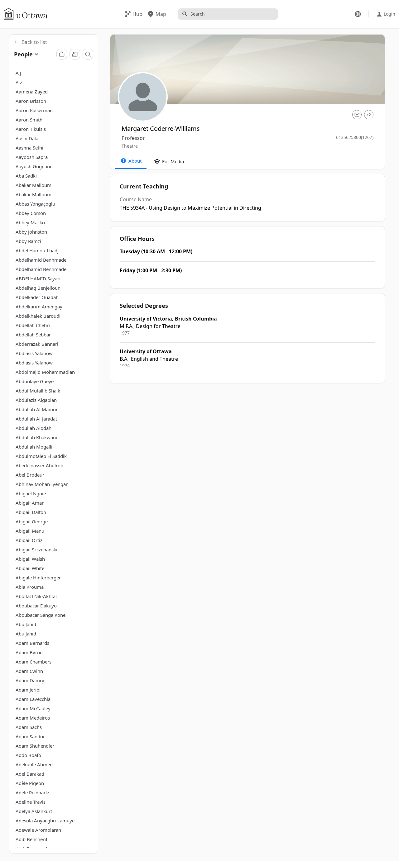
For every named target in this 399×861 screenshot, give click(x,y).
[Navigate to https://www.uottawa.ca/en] (25, 14)
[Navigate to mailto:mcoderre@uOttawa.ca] (357, 114)
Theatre (130, 146)
